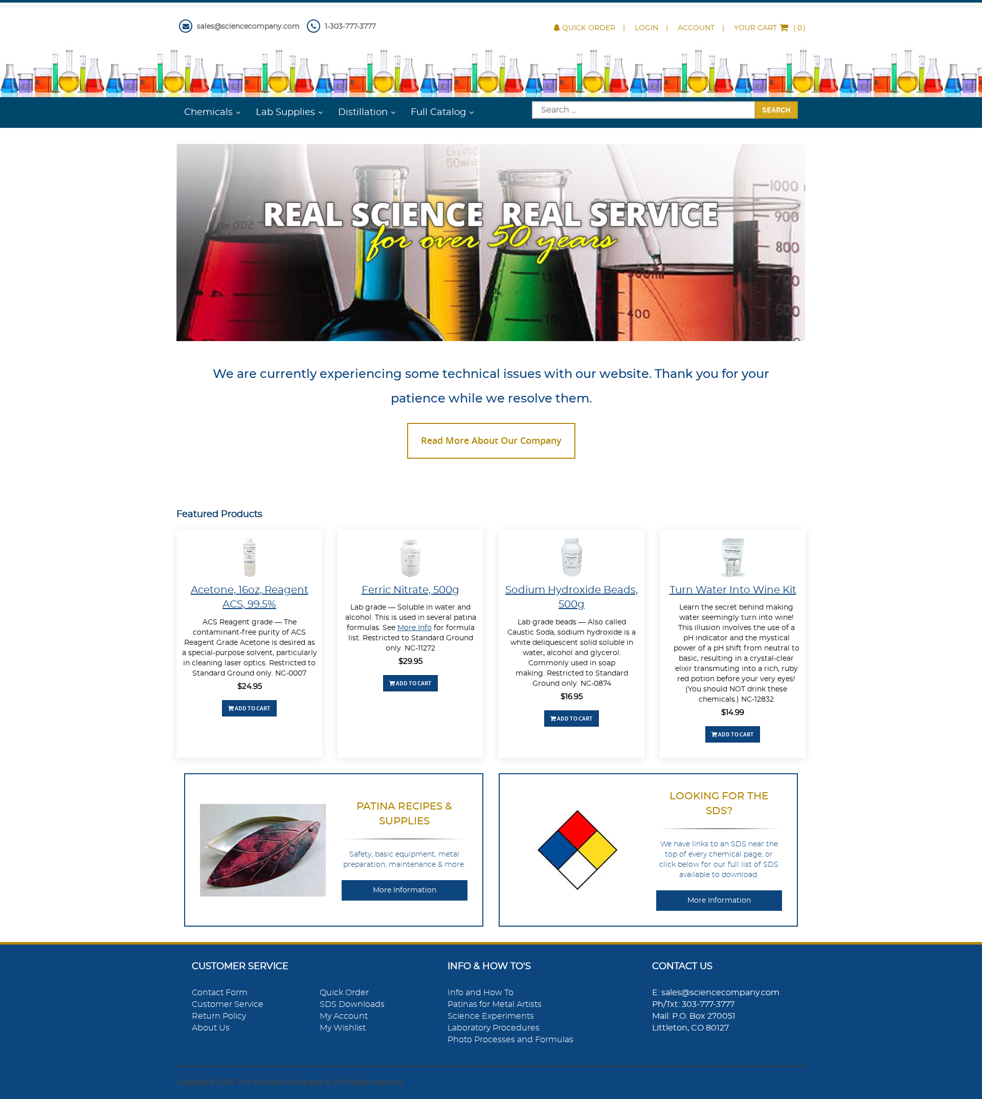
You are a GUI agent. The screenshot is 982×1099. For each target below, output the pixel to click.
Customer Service (227, 1004)
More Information (404, 890)
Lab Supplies (285, 112)
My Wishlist (343, 1028)
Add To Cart (252, 708)
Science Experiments (491, 1016)
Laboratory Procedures (494, 1028)
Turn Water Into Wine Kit (732, 590)
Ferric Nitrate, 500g (410, 590)
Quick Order (588, 28)
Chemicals (208, 112)
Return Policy (219, 1016)
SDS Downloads (352, 1004)
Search (776, 109)
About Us (211, 1028)
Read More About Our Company (491, 440)
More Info (414, 628)
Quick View (249, 559)
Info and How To (481, 993)
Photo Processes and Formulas (510, 1040)
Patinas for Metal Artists (495, 1004)
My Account (344, 1016)
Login (646, 28)
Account (696, 28)
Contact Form (220, 993)
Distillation (363, 112)
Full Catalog (438, 112)
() (770, 28)
